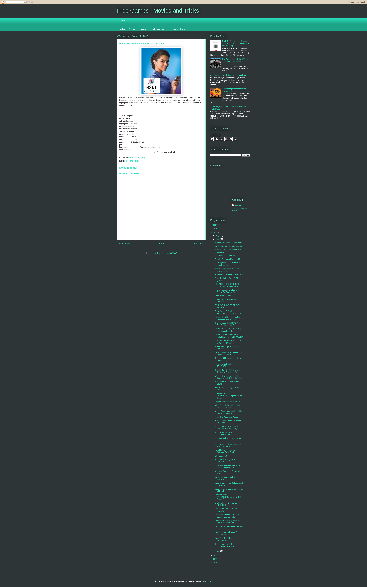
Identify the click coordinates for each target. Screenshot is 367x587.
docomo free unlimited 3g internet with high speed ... (229, 490)
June (218, 239)
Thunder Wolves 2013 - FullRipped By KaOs (224, 433)
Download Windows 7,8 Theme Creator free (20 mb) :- (227, 515)
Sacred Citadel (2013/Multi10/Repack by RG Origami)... (228, 497)
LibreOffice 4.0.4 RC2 (224, 296)
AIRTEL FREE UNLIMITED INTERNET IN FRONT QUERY (229, 336)
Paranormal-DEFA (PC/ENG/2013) (229, 274)
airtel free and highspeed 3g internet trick (226, 533)
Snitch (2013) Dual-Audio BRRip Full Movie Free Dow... (228, 330)
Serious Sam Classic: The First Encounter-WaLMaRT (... (228, 318)
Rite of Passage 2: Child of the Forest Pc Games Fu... (227, 291)
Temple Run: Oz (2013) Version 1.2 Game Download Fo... (228, 371)
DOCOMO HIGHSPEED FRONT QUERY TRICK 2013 (228, 342)
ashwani (132, 158)
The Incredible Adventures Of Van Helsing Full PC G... (229, 359)
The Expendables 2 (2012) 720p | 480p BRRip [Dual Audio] (235, 60)
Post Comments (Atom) (167, 253)
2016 (215, 229)
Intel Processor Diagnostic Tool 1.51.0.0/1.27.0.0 (228, 445)
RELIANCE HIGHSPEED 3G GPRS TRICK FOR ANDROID (228, 285)
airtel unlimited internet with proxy (229, 246)
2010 (215, 563)
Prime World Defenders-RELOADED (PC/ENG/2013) (228, 312)
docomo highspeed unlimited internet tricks (227, 270)
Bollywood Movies (127, 29)
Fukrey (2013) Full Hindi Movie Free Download (227, 264)
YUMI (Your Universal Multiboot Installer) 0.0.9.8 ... (228, 406)
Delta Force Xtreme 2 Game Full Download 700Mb (228, 353)
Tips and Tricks (178, 29)
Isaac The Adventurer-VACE (226, 417)
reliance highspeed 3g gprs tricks (228, 242)
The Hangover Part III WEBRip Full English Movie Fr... (227, 324)
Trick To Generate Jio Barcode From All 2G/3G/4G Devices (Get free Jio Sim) (235, 43)
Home (122, 20)
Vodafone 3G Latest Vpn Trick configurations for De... (227, 466)
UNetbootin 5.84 (221, 456)
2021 (215, 225)
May (218, 551)
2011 (215, 559)
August (219, 235)
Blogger (208, 581)
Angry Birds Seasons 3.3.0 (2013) (229, 402)
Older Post (198, 243)
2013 (215, 232)
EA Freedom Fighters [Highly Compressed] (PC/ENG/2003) (228, 377)
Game (143, 29)
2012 (215, 555)
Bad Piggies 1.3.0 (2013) (225, 255)
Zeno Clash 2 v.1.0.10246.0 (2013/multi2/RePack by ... (227, 427)
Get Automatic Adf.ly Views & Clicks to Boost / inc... (227, 521)
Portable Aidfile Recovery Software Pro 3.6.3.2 (225, 451)
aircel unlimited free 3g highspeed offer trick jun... (229, 484)
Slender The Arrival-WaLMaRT (227, 259)
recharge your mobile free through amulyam (228, 75)
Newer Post (125, 243)
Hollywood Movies (159, 29)
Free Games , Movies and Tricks (158, 10)
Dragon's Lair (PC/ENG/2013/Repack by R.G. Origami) (229, 395)
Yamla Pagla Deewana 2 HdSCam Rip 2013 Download (229, 412)
